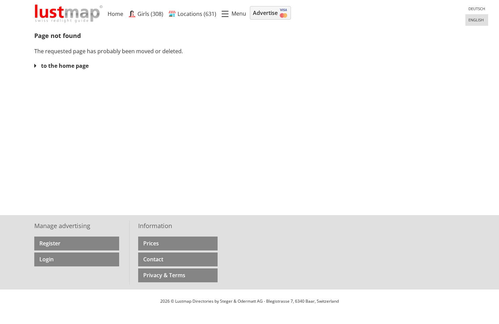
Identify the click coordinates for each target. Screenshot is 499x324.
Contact (153, 259)
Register (49, 243)
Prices (151, 243)
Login (46, 259)
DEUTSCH (476, 8)
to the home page (65, 65)
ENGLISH (476, 19)
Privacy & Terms (164, 275)
